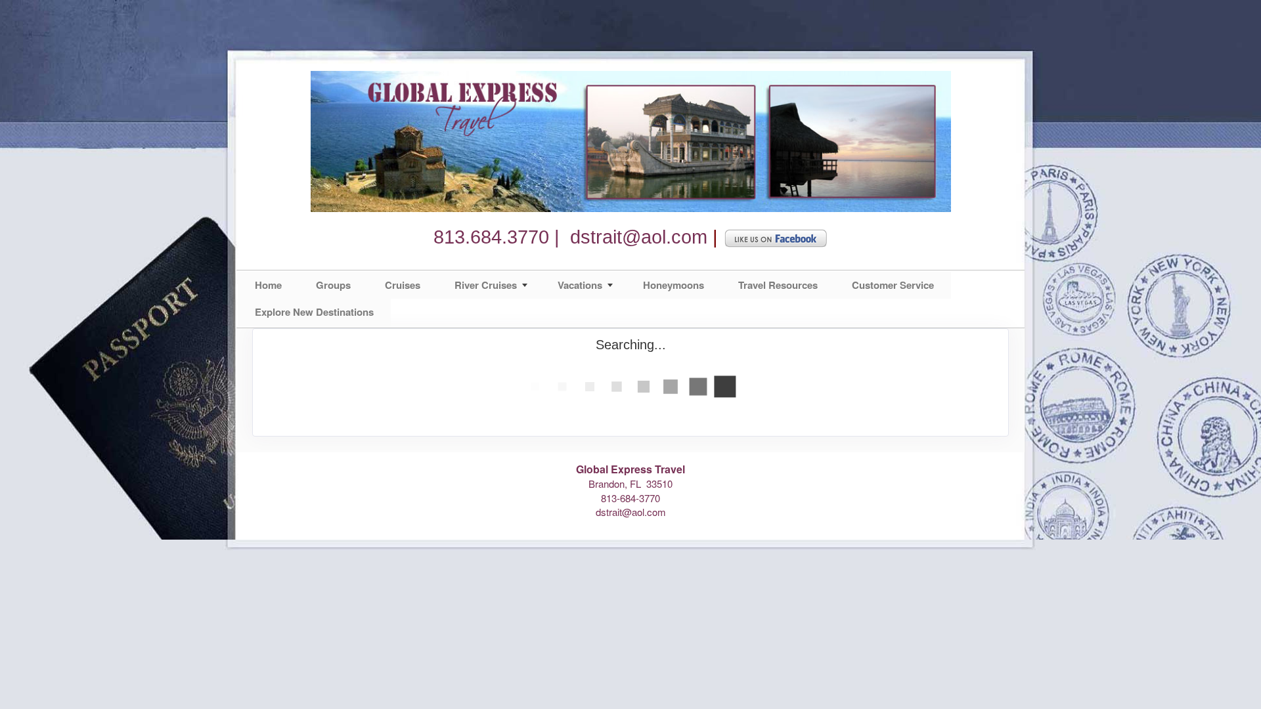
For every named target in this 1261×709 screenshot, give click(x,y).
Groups (333, 285)
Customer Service (893, 285)
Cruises (402, 285)
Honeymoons (673, 285)
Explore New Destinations (314, 312)
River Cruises (485, 285)
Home (268, 285)
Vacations (580, 285)
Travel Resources (778, 285)
